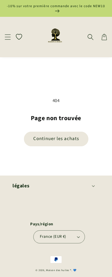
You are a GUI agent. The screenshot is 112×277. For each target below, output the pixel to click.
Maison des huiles (58, 270)
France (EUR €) (53, 236)
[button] (8, 37)
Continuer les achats (56, 138)
